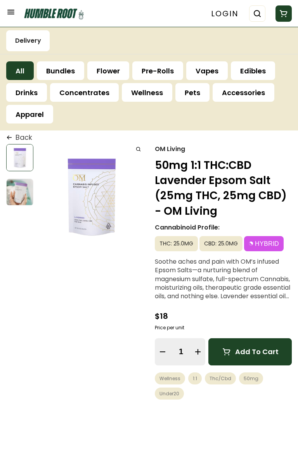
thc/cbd (220, 378)
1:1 (195, 378)
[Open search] (257, 13)
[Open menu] (11, 12)
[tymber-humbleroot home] (57, 13)
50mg (251, 378)
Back (24, 137)
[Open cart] (282, 13)
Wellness (169, 378)
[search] (138, 149)
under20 (169, 393)
